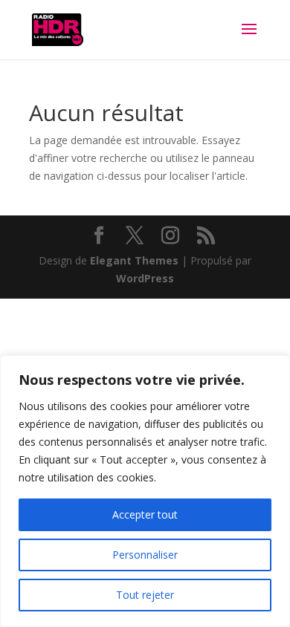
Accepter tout (145, 514)
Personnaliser (145, 555)
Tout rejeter (145, 595)
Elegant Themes (134, 260)
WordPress (145, 278)
